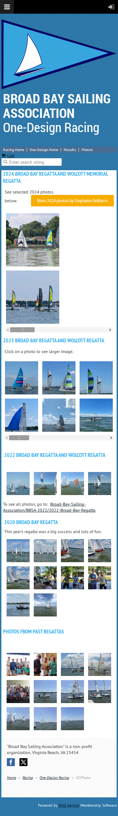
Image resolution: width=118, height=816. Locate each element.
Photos (87, 149)
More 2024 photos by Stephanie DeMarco (72, 201)
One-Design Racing (54, 777)
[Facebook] (11, 762)
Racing (28, 777)
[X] (23, 762)
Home (11, 777)
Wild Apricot (68, 805)
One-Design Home (44, 149)
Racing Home (13, 149)
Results (70, 149)
